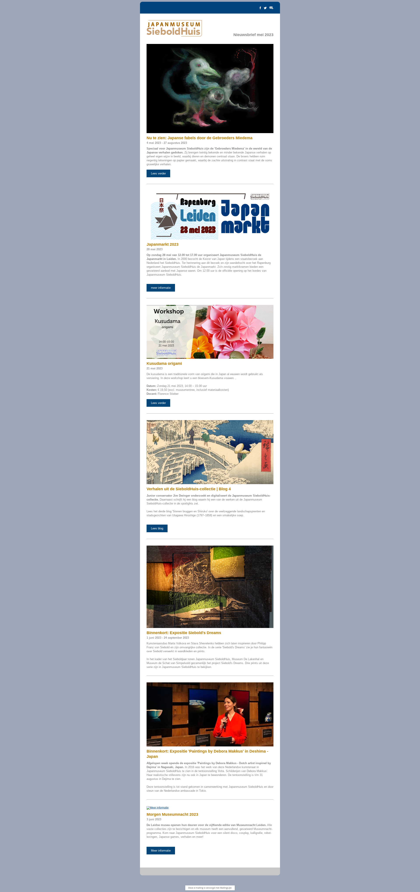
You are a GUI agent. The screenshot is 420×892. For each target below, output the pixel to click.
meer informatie (161, 287)
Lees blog (157, 528)
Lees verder (158, 173)
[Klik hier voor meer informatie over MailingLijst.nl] (210, 887)
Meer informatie (161, 850)
